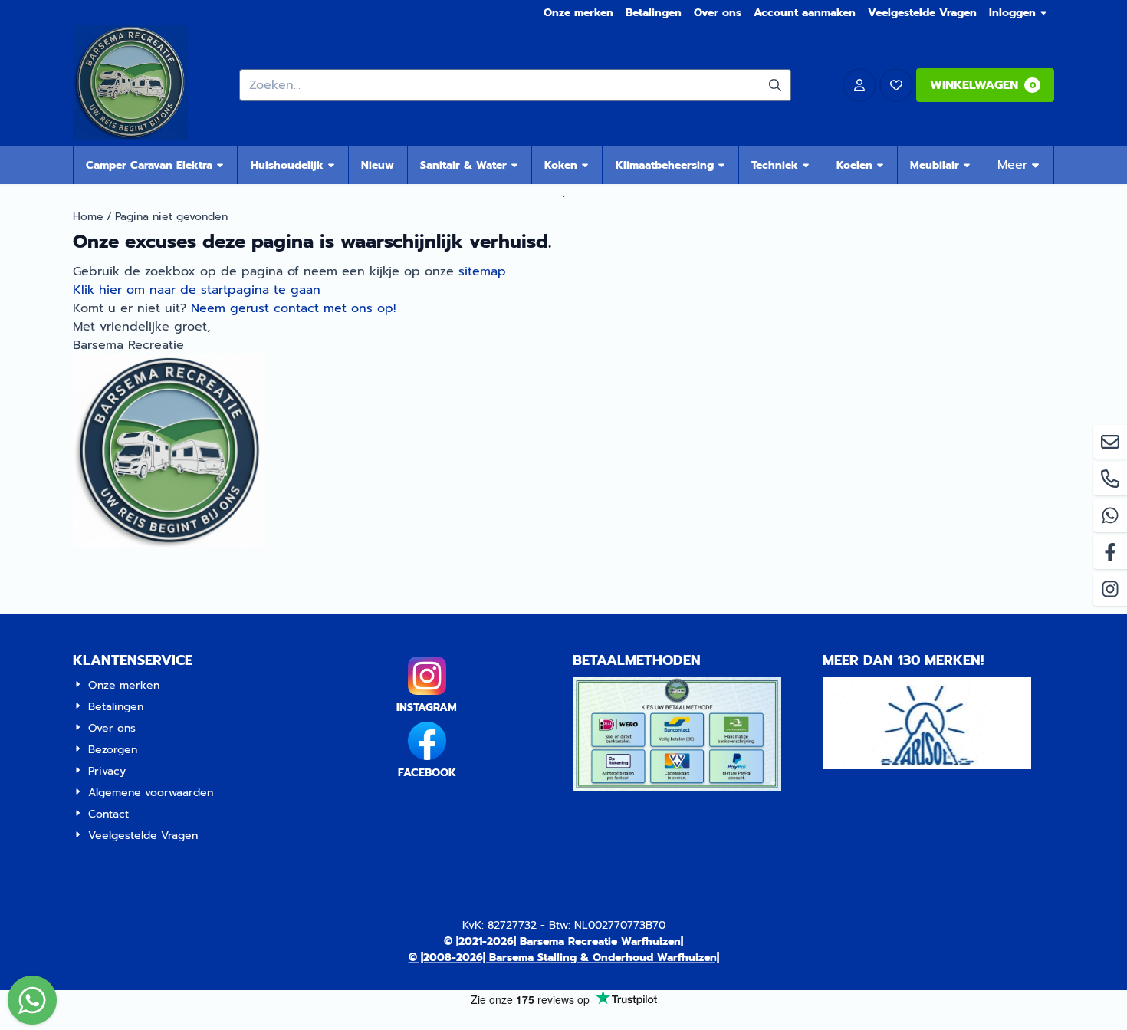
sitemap (482, 271)
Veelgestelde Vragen (922, 13)
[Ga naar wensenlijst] (896, 85)
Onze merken (578, 13)
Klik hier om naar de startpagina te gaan (196, 290)
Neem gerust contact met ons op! (293, 308)
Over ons (717, 13)
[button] (859, 85)
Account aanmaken (805, 13)
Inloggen (1012, 13)
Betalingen (654, 13)
